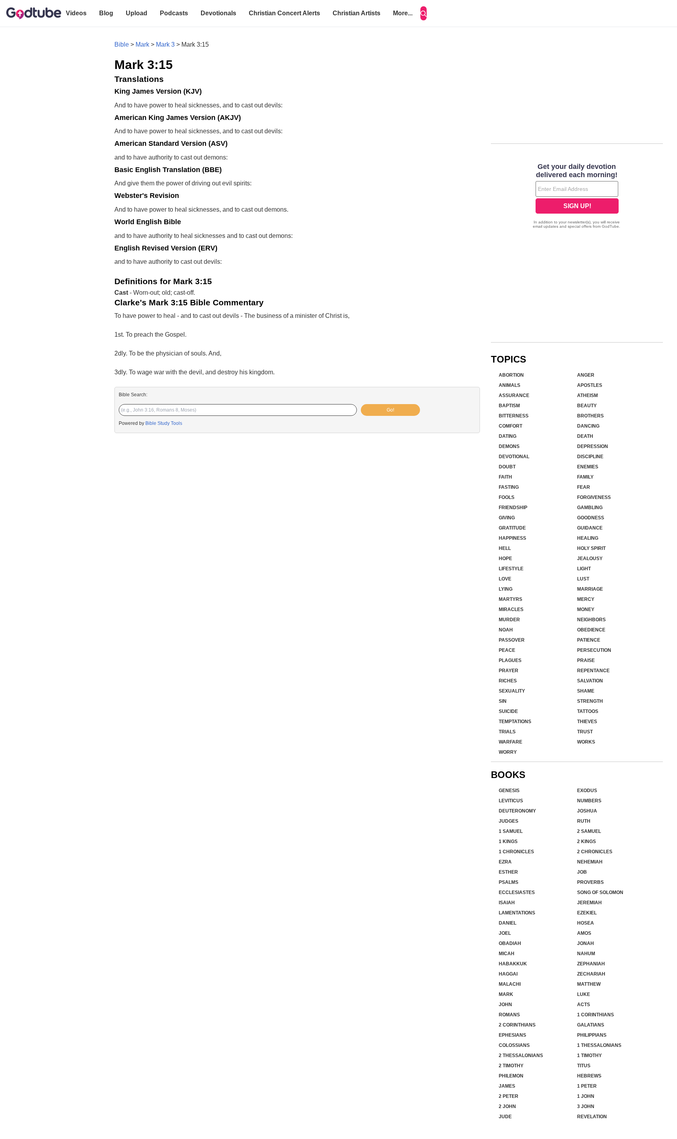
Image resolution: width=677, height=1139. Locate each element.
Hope (505, 558)
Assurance (514, 395)
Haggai (508, 974)
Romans (509, 1014)
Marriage (590, 589)
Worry (508, 752)
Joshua (587, 811)
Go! (390, 410)
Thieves (587, 721)
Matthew (589, 984)
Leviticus (511, 800)
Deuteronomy (517, 811)
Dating (507, 436)
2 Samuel (589, 831)
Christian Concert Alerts (284, 13)
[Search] (423, 13)
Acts (583, 1004)
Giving (507, 518)
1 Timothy (589, 1055)
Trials (507, 732)
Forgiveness (594, 497)
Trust (585, 732)
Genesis (509, 790)
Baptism (509, 405)
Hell (505, 548)
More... (403, 13)
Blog (106, 13)
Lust (583, 579)
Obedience (591, 630)
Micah (506, 953)
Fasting (509, 487)
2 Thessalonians (521, 1055)
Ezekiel (587, 913)
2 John (507, 1106)
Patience (588, 640)
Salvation (590, 681)
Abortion (511, 375)
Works (586, 742)
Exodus (587, 790)
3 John (585, 1106)
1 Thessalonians (599, 1045)
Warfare (510, 742)
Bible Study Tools (163, 423)
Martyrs (510, 599)
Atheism (587, 395)
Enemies (587, 467)
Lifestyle (511, 568)
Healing (587, 538)
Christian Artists (356, 13)
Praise (586, 660)
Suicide (508, 711)
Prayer (508, 670)
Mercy (585, 599)
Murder (509, 619)
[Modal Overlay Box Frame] (577, 197)
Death (585, 436)
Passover (512, 640)
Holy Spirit (591, 548)
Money (585, 609)
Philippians (591, 1035)
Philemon (511, 1076)
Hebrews (589, 1076)
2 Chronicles (594, 851)
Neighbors (591, 619)
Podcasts (174, 13)
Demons (509, 446)
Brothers (590, 416)
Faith (505, 477)
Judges (508, 821)
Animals (509, 385)
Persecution (594, 650)
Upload (136, 13)
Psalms (508, 882)
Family (585, 477)
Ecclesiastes (517, 892)
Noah (506, 630)
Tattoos (587, 711)
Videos (76, 13)
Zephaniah (591, 964)
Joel (505, 933)
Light (584, 568)
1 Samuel (511, 831)
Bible (121, 44)
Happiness (512, 538)
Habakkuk (513, 964)
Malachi (510, 984)
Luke (583, 994)
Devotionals (218, 13)
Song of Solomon (600, 892)
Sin (503, 701)
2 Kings (586, 841)
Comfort (510, 426)
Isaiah (507, 902)
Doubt (507, 467)
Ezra (505, 862)
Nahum (586, 953)
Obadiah (510, 943)
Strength (590, 701)
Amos (584, 933)
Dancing (588, 426)
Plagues (510, 660)
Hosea (585, 923)
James (507, 1086)
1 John (585, 1096)
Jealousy (590, 558)
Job (582, 872)
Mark (142, 44)
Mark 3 (165, 44)
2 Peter (508, 1096)
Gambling (590, 507)
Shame (585, 691)
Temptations (515, 721)
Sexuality (512, 691)
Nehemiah (590, 862)
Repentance (593, 670)
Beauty (587, 405)
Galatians (590, 1025)
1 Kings (508, 841)
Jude (505, 1116)
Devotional (514, 456)
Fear (583, 487)
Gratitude (512, 528)
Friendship (513, 507)
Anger (585, 375)
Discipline (590, 456)
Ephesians (512, 1035)
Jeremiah (589, 902)
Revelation (592, 1116)
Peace (507, 650)
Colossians (514, 1045)
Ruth (583, 821)
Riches (508, 681)
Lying (505, 589)
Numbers (589, 800)
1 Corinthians (595, 1014)
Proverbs (590, 882)
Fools (506, 497)
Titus (583, 1065)
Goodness (590, 518)
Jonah (585, 943)
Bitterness (514, 416)
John (505, 1004)
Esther (508, 872)
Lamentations (517, 913)
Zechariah (591, 974)
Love (505, 579)
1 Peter (587, 1086)
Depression (592, 446)
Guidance (590, 528)
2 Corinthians (517, 1025)
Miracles (511, 609)
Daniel (507, 923)
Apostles (589, 385)
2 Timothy (511, 1065)
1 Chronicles (516, 851)
